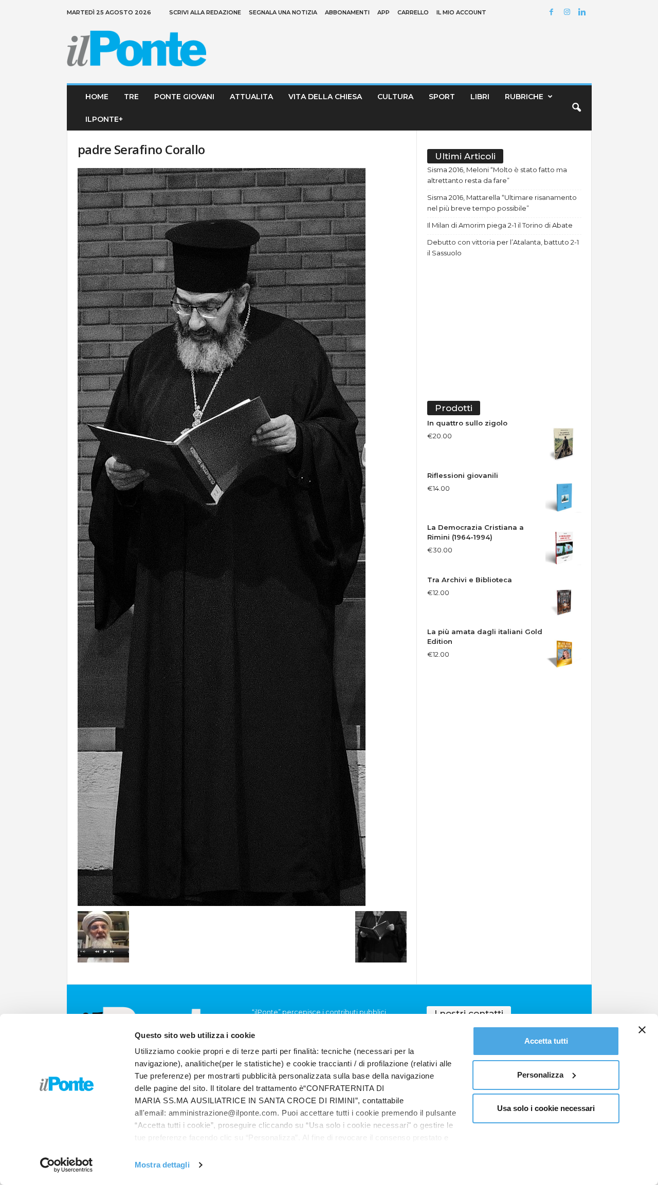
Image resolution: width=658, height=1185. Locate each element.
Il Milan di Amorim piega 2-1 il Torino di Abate (500, 225)
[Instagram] (568, 12)
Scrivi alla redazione (205, 12)
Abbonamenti (347, 12)
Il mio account (461, 12)
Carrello (413, 12)
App (383, 12)
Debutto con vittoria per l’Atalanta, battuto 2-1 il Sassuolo (503, 247)
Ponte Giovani (184, 96)
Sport (442, 96)
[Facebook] (553, 12)
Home (96, 96)
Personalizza (540, 1074)
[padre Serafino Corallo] (242, 537)
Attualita (251, 96)
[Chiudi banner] (642, 1029)
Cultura (395, 96)
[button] (576, 108)
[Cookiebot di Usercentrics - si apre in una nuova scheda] (67, 1165)
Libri (479, 96)
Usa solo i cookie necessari (546, 1108)
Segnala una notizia (283, 12)
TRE (131, 96)
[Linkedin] (584, 12)
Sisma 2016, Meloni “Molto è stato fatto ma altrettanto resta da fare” (497, 174)
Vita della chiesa (325, 96)
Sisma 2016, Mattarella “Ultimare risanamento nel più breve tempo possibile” (502, 202)
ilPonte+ (104, 119)
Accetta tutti (546, 1040)
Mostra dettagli (162, 1164)
